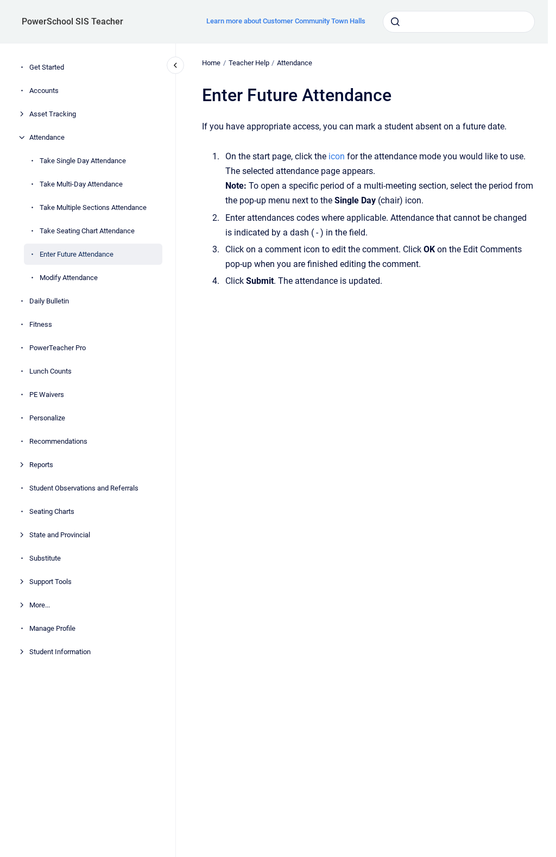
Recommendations (58, 441)
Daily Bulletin (49, 301)
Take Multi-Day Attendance (81, 184)
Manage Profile (52, 628)
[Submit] (395, 21)
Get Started (46, 67)
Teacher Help (249, 63)
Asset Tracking (52, 114)
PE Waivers (46, 394)
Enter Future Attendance (76, 254)
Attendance (47, 137)
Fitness (40, 324)
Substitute (45, 558)
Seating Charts (51, 511)
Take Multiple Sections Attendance (93, 207)
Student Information (60, 652)
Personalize (47, 418)
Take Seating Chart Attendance (87, 231)
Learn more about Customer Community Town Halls (285, 21)
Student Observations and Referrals (83, 488)
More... (39, 605)
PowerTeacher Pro (57, 348)
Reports (41, 465)
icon (336, 156)
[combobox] (458, 21)
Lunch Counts (50, 371)
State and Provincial (59, 535)
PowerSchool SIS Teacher (72, 21)
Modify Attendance (69, 278)
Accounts (44, 90)
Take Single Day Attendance (83, 161)
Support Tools (50, 581)
